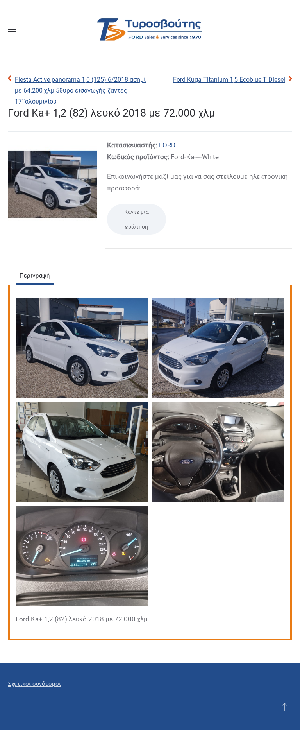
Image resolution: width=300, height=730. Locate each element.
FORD (167, 145)
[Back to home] (150, 29)
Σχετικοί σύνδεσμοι (34, 683)
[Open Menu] (12, 29)
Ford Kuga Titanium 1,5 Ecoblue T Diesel (229, 79)
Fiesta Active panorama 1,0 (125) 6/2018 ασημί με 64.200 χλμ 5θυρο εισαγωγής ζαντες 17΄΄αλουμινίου (80, 90)
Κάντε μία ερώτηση (136, 219)
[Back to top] (284, 706)
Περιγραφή (35, 275)
